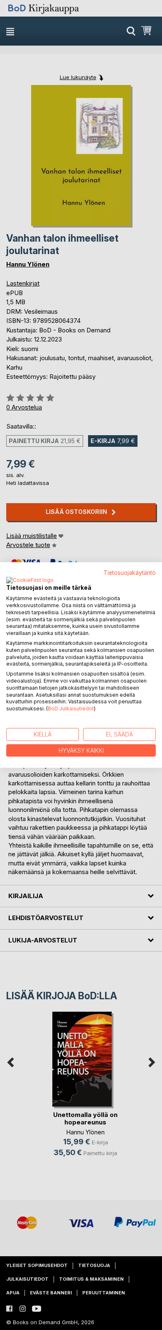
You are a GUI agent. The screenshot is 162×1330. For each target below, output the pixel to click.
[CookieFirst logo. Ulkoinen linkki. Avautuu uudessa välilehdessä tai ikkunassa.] (30, 580)
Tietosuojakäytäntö (129, 572)
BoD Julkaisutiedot (71, 708)
